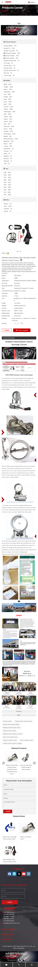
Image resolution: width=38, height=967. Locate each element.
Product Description (9, 338)
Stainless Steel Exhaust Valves (12, 727)
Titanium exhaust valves (10, 740)
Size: (3, 288)
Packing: (4, 318)
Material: (4, 305)
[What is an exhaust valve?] (27, 827)
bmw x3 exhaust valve (26, 740)
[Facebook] (9, 874)
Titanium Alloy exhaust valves (23, 721)
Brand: (3, 278)
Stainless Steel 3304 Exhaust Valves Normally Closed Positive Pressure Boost (12, 769)
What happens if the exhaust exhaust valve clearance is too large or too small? (10, 861)
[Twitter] (19, 874)
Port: (3, 298)
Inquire (7, 330)
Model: (4, 275)
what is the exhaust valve (10, 737)
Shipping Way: (6, 316)
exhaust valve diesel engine (11, 724)
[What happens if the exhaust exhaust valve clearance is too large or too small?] (10, 850)
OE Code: (4, 283)
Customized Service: (8, 291)
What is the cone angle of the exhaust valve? (9, 838)
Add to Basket (23, 330)
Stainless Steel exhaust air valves (12, 734)
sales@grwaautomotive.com (11, 923)
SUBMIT (8, 811)
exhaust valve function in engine (12, 743)
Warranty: (4, 296)
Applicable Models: (7, 285)
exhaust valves (7, 721)
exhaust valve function (9, 730)
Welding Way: (6, 313)
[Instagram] (28, 874)
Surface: (4, 308)
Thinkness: (5, 293)
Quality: (4, 303)
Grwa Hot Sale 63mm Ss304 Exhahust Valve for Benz (26, 767)
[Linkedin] (14, 874)
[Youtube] (24, 874)
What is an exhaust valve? (25, 838)
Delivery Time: (6, 310)
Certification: (5, 280)
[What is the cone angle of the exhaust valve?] (10, 827)
